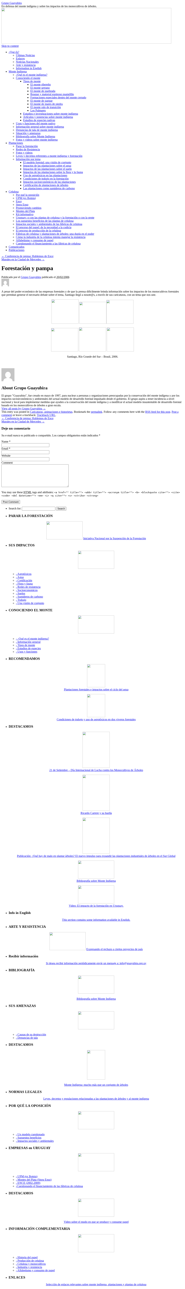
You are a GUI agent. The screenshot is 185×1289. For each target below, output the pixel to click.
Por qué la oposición (27, 194)
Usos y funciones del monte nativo (35, 123)
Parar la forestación (27, 146)
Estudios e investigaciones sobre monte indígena (50, 113)
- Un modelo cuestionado (30, 1134)
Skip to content (10, 45)
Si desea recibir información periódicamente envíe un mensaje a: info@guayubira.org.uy (96, 963)
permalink (96, 411)
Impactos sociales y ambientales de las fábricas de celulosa (49, 224)
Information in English (29, 68)
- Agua (20, 577)
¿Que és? (14, 52)
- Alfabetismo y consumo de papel (35, 1270)
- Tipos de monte (25, 645)
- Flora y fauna (24, 583)
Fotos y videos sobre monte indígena (37, 139)
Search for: (15, 508)
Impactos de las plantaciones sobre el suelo (47, 168)
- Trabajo (21, 599)
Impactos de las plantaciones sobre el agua (47, 165)
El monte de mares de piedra (46, 103)
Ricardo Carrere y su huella (96, 813)
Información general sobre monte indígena (40, 126)
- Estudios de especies (28, 648)
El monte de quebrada (42, 91)
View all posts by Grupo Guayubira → (23, 408)
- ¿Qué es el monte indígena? (32, 638)
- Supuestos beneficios (28, 1137)
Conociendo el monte (28, 78)
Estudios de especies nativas (39, 120)
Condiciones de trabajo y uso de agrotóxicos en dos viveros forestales (96, 719)
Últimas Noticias (25, 55)
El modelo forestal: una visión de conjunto (47, 162)
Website (5, 455)
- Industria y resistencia (29, 1267)
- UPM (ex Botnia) (26, 1176)
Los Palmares (38, 110)
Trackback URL (46, 415)
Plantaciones (16, 142)
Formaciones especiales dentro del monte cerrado (58, 97)
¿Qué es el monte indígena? (31, 74)
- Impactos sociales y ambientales (35, 1140)
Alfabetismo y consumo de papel (34, 240)
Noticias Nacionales (27, 61)
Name (4, 441)
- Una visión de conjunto (30, 603)
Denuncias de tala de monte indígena (37, 129)
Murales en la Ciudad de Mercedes (23, 259)
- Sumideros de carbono (29, 596)
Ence (19, 201)
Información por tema (28, 159)
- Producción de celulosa (30, 1260)
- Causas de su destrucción (31, 1034)
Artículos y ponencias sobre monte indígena (48, 116)
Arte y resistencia (26, 65)
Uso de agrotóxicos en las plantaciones (45, 175)
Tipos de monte (32, 81)
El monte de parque (41, 100)
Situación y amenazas (28, 133)
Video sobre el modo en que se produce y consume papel (96, 1221)
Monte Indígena (18, 71)
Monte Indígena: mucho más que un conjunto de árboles (96, 1084)
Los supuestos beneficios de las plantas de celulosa (45, 220)
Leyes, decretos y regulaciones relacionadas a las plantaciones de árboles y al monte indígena (96, 1098)
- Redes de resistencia (28, 586)
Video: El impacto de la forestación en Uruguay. (96, 905)
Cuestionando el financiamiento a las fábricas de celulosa (48, 243)
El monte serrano (40, 87)
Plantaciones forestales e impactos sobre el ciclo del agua (96, 689)
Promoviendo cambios (28, 207)
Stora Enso (22, 204)
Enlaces (20, 58)
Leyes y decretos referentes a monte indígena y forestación (49, 155)
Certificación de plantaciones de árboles (45, 185)
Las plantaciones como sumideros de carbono (49, 188)
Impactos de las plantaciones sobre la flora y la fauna (53, 172)
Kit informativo (24, 214)
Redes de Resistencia (28, 149)
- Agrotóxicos (23, 573)
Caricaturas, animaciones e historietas (51, 411)
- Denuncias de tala (27, 1037)
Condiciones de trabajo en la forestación (46, 178)
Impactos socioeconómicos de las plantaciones (49, 181)
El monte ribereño (40, 84)
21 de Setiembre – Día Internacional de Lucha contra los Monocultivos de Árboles (96, 770)
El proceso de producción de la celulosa (38, 230)
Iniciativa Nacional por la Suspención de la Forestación (114, 538)
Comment (7, 462)
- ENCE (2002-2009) (28, 1182)
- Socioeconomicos (27, 590)
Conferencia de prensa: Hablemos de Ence (27, 256)
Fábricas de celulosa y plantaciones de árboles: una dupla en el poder (55, 233)
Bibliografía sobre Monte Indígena (35, 136)
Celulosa (14, 191)
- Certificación (24, 580)
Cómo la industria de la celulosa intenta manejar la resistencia (50, 237)
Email (4, 448)
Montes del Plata (25, 211)
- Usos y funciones (26, 651)
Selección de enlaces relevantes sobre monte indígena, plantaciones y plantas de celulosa (96, 1284)
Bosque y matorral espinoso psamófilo (52, 94)
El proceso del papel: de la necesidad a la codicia (43, 227)
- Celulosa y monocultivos (31, 1263)
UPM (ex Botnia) (26, 198)
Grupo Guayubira (11, 3)
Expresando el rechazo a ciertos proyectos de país (114, 949)
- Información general (28, 641)
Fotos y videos (24, 152)
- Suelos (20, 593)
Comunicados (16, 246)
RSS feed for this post (157, 411)
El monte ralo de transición (45, 107)
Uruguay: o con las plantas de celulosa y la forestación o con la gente (55, 217)
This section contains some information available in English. (96, 919)
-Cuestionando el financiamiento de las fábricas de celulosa (49, 1186)
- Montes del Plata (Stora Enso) (33, 1179)
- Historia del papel (27, 1257)
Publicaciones (16, 250)
